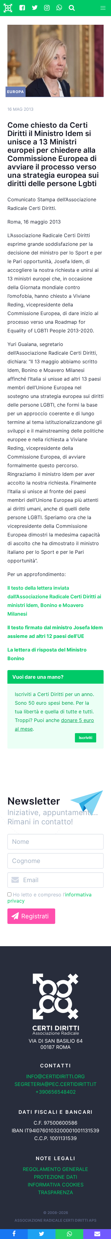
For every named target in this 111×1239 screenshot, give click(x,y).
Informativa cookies (56, 1184)
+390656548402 (55, 1092)
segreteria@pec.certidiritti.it (55, 1084)
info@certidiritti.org (55, 1076)
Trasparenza (55, 1192)
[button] (103, 8)
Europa (15, 91)
